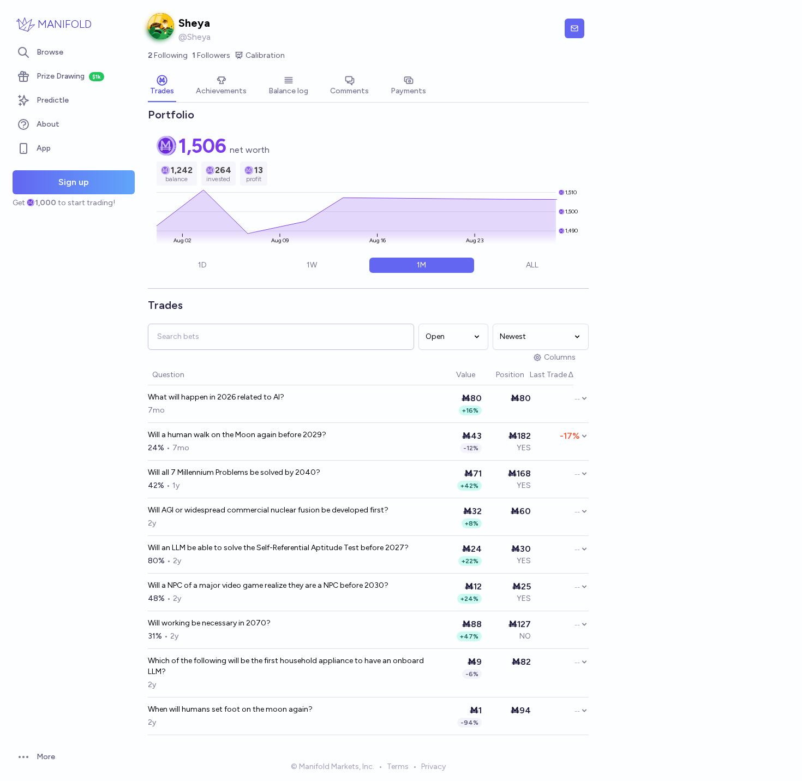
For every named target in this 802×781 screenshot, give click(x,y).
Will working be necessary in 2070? (209, 623)
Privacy (433, 766)
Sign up (73, 182)
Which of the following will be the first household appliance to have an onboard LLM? (286, 666)
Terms (398, 766)
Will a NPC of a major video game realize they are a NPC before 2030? (268, 585)
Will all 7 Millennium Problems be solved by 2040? (234, 472)
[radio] (202, 265)
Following (168, 55)
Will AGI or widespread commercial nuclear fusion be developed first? (268, 510)
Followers (211, 55)
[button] (450, 375)
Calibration (265, 55)
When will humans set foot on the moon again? (230, 709)
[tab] (162, 86)
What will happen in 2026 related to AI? (216, 397)
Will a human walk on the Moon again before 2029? (237, 434)
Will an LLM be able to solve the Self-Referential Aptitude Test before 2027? (278, 547)
